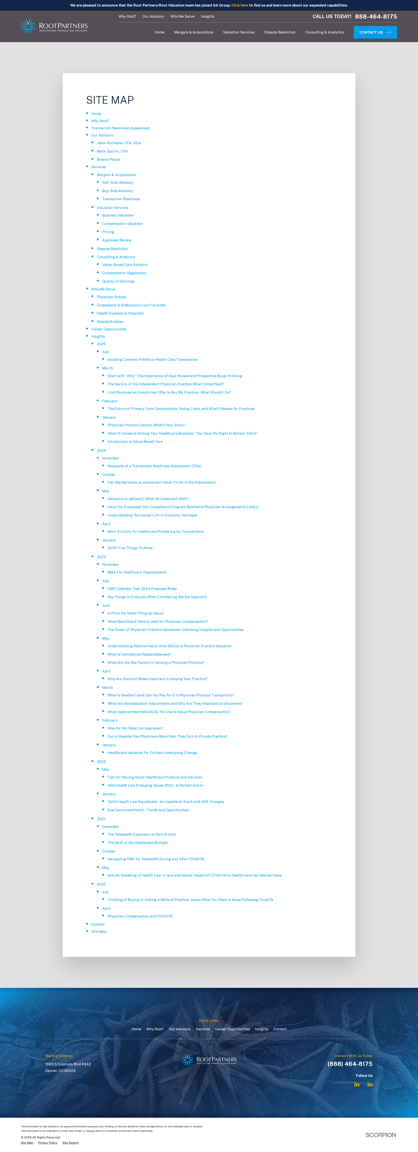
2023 (101, 557)
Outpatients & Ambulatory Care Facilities (131, 305)
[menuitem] (27, 1143)
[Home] (54, 27)
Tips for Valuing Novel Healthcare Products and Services (155, 777)
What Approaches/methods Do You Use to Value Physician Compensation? (169, 712)
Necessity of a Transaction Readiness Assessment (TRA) (154, 466)
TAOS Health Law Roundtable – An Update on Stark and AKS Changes (166, 802)
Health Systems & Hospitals (120, 313)
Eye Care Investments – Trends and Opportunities (148, 810)
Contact (97, 924)
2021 (101, 819)
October (108, 474)
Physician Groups (111, 297)
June (106, 605)
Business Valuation (118, 215)
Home (96, 114)
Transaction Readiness (121, 199)
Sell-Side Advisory (118, 182)
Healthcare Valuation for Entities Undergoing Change (152, 753)
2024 (101, 450)
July (105, 352)
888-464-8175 (376, 16)
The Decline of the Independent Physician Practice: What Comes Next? (166, 384)
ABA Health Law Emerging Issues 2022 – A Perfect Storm (155, 785)
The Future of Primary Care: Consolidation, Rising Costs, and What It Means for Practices (181, 409)
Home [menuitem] (159, 32)
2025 (101, 344)
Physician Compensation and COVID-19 (140, 916)
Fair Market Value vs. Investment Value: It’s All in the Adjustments (162, 482)
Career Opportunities (109, 329)
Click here (239, 5)
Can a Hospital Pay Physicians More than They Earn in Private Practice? (167, 736)
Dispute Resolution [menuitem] (280, 32)
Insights (207, 16)
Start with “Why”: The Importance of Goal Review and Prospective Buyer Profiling (175, 376)
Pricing (108, 232)
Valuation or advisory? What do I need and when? (148, 499)
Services (98, 167)
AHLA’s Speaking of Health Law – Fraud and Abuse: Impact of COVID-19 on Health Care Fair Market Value (195, 875)
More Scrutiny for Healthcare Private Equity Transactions (156, 531)
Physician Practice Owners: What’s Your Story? (146, 425)
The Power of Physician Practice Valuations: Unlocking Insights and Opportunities (176, 630)
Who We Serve (182, 16)
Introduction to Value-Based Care (135, 441)
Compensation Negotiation (124, 273)
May (105, 491)
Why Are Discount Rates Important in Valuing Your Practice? (158, 679)
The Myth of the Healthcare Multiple (138, 843)
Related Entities (110, 321)
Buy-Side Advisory (117, 191)
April (106, 524)
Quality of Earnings (118, 281)
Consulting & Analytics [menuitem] (324, 32)
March (107, 368)
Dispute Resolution (112, 249)
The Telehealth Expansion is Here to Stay (142, 834)
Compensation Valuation (122, 223)
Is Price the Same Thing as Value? (136, 613)
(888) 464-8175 (350, 1064)
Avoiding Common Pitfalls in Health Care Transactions (153, 359)
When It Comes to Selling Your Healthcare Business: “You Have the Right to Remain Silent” (182, 433)
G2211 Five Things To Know (130, 548)
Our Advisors (153, 16)
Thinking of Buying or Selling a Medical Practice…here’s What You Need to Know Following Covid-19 (190, 900)
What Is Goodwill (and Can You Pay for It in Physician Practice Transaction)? (171, 695)
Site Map (98, 931)
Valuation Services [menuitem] (239, 32)
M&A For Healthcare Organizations (137, 572)
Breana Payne (108, 159)
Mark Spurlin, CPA (112, 151)
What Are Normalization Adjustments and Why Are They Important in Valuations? (175, 703)
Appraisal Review (116, 240)
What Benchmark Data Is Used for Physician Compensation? (158, 621)
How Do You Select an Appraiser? (135, 728)
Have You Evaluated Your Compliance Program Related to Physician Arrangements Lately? (183, 507)
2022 (101, 762)
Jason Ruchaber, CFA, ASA (119, 143)
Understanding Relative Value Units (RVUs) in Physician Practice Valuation (170, 646)
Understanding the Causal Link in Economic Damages (152, 515)
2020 (101, 884)
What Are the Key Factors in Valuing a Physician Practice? (156, 662)
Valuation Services (112, 207)
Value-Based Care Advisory (125, 264)
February (110, 401)
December (110, 827)
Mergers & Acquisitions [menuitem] (193, 32)
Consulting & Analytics (116, 257)
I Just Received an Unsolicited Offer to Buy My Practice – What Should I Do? (169, 392)
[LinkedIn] (356, 1084)
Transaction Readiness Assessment (120, 128)
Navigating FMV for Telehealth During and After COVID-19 (156, 859)
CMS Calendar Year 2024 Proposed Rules (142, 589)
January (109, 417)
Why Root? (127, 16)
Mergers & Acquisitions (116, 175)
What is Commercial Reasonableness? (139, 654)
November (110, 458)
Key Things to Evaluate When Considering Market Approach (157, 597)
